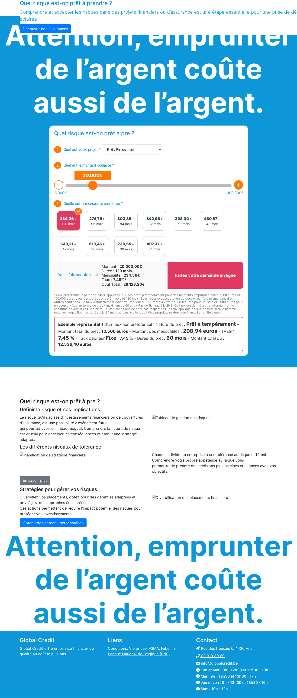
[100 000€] (238, 185)
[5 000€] (58, 185)
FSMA (154, 648)
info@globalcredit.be (219, 663)
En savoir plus (35, 480)
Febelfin (168, 648)
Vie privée (138, 648)
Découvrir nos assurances (45, 28)
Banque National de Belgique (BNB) (139, 654)
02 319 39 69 (212, 655)
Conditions (117, 648)
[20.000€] (92, 185)
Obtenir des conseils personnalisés (53, 522)
